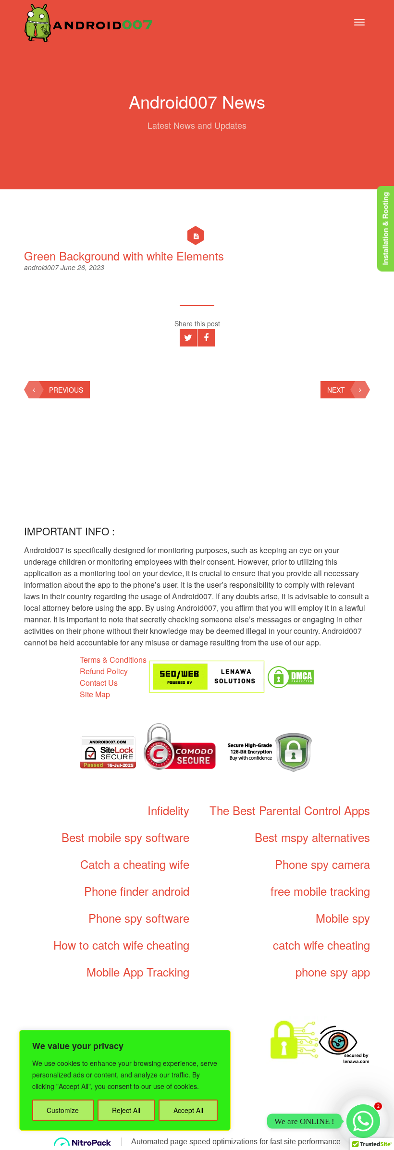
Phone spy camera (322, 863)
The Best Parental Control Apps (289, 810)
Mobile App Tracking (137, 971)
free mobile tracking (320, 890)
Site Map (95, 694)
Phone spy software (138, 917)
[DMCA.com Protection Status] (291, 675)
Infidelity (168, 810)
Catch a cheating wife (134, 863)
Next (336, 390)
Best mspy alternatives (312, 836)
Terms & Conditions (113, 659)
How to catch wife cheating (121, 944)
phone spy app (333, 971)
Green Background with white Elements (124, 255)
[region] (125, 1080)
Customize (63, 1110)
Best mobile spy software (125, 836)
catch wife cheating (321, 944)
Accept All (188, 1110)
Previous (66, 390)
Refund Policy (104, 671)
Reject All (126, 1110)
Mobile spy (343, 917)
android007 (42, 267)
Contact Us (99, 682)
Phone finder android (136, 890)
